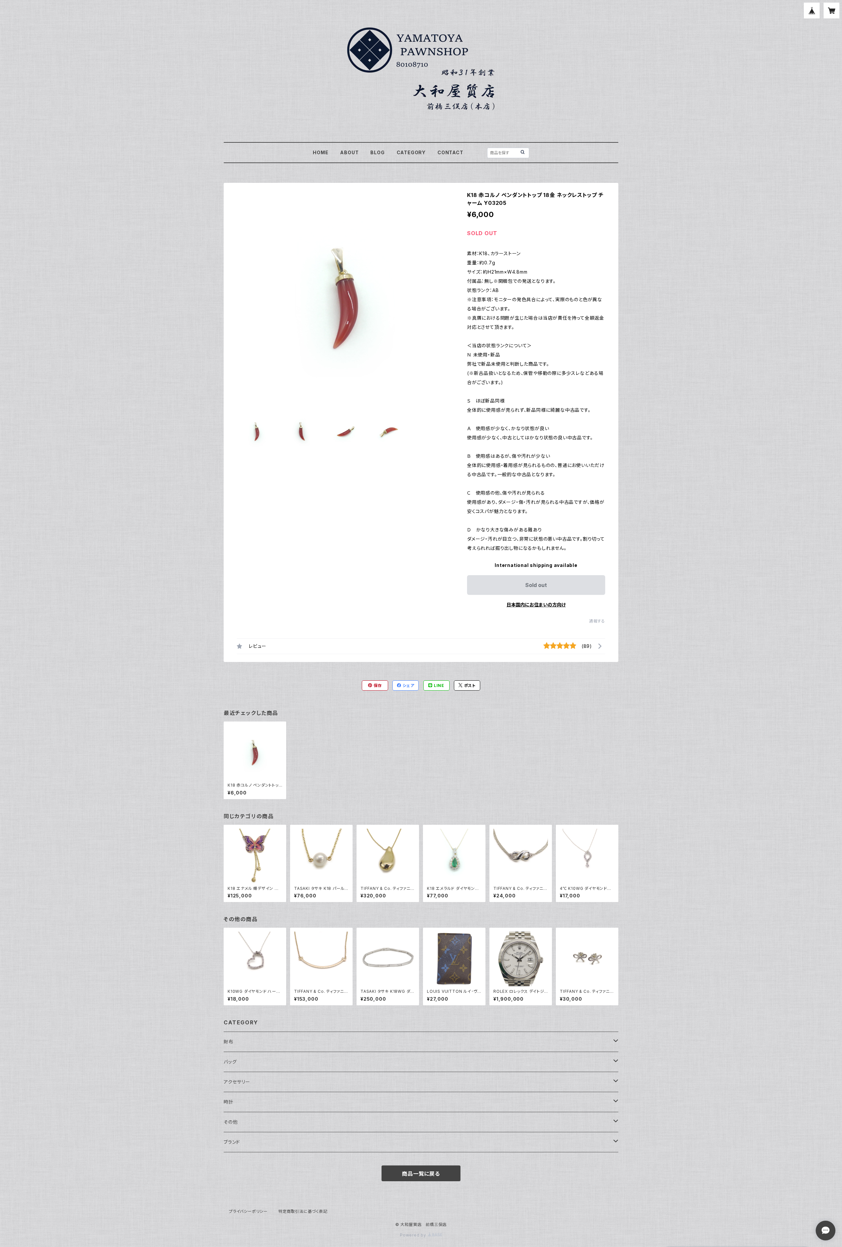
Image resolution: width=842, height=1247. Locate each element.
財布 (229, 1041)
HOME (320, 152)
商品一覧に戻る (421, 1173)
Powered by (414, 1235)
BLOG (377, 152)
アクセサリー (237, 1082)
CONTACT (450, 152)
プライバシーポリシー (248, 1211)
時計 (229, 1102)
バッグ (230, 1061)
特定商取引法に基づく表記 (303, 1211)
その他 (230, 1122)
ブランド (232, 1142)
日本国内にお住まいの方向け (536, 604)
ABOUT (349, 152)
